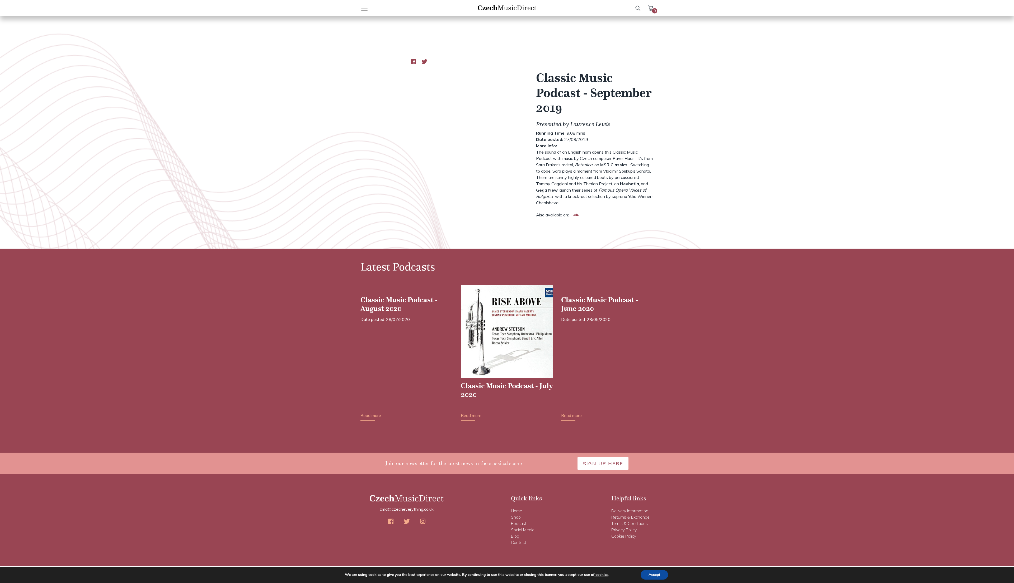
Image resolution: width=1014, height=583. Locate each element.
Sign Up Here (603, 464)
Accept (654, 574)
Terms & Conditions (629, 523)
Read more (370, 415)
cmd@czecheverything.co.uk (407, 509)
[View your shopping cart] (651, 7)
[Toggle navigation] (370, 8)
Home (516, 510)
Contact (518, 542)
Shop (516, 517)
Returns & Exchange (630, 517)
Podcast (519, 523)
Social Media (522, 529)
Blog (515, 536)
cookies (601, 574)
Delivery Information (629, 510)
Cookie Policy (623, 536)
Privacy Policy (624, 529)
